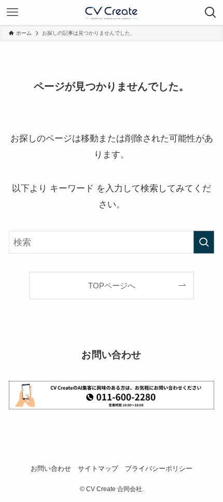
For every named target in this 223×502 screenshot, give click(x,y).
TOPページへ (111, 285)
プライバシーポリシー (158, 468)
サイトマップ (98, 468)
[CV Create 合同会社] (111, 12)
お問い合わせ (51, 468)
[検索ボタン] (210, 12)
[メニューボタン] (12, 12)
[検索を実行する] (203, 242)
